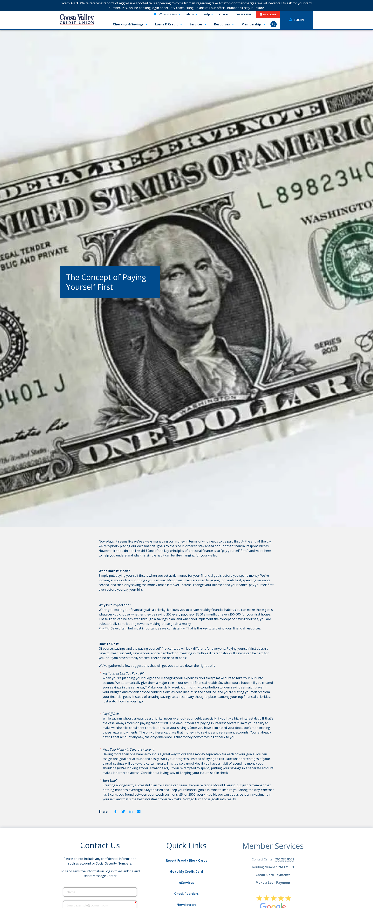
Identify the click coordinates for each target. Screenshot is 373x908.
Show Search (273, 24)
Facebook (115, 811)
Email (139, 811)
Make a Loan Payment (273, 882)
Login (299, 20)
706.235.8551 (284, 858)
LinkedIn (131, 811)
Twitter (123, 811)
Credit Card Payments (273, 874)
